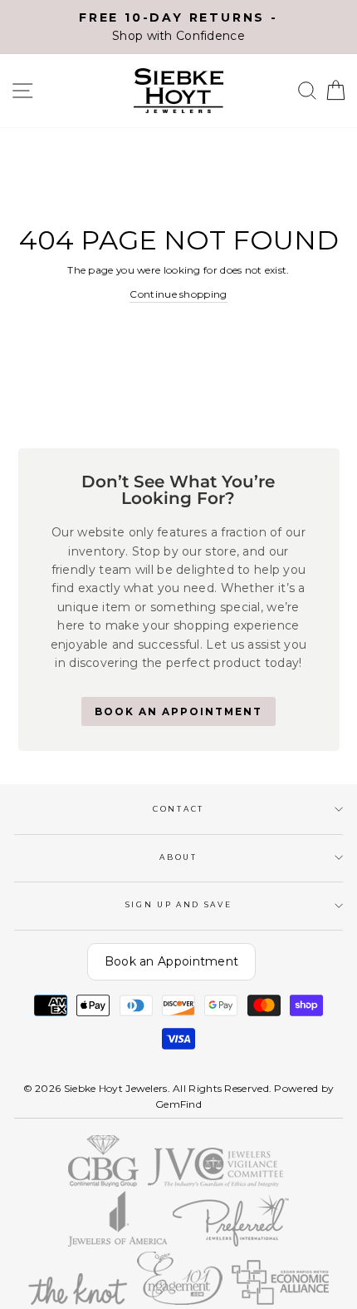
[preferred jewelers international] (231, 1243)
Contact (178, 808)
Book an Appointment (172, 961)
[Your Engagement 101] (180, 1301)
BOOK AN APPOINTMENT (178, 711)
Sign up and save (178, 904)
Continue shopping (178, 294)
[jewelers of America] (117, 1243)
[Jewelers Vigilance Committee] (215, 1183)
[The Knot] (77, 1301)
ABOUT (178, 857)
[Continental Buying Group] (103, 1183)
